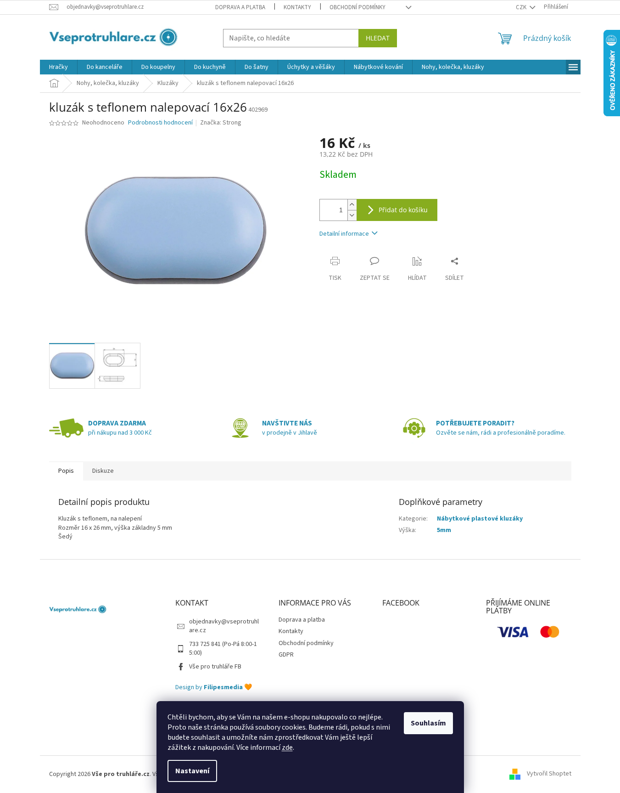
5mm (444, 530)
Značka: (220, 122)
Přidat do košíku (403, 209)
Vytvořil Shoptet (549, 774)
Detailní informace (344, 233)
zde (287, 747)
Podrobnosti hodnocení (160, 123)
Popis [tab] (66, 471)
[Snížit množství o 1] (352, 215)
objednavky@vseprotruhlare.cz (224, 626)
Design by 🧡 (213, 687)
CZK (522, 7)
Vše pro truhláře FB (215, 666)
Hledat (378, 38)
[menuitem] (58, 67)
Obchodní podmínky (357, 7)
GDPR (286, 654)
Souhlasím (428, 723)
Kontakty (297, 7)
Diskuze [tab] (103, 471)
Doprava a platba (240, 7)
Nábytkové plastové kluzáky (480, 518)
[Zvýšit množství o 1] (352, 204)
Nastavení (192, 771)
